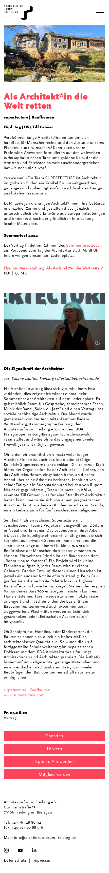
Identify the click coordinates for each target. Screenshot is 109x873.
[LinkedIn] (34, 850)
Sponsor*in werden (54, 761)
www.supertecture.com (24, 695)
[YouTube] (20, 850)
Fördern (54, 748)
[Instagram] (6, 850)
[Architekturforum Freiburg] (18, 12)
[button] (100, 12)
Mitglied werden (54, 774)
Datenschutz (15, 860)
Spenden (54, 735)
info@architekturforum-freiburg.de (45, 837)
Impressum (42, 860)
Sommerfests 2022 (83, 245)
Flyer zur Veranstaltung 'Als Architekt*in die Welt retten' (53, 268)
